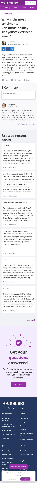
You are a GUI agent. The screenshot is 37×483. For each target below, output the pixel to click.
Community (6, 7)
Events (32, 7)
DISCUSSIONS (8, 14)
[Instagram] (9, 408)
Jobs (15, 7)
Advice (24, 7)
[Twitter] (13, 408)
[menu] (2, 1)
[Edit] (35, 14)
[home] (11, 3)
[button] (35, 14)
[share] (24, 80)
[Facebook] (4, 408)
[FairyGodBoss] (13, 404)
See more (30, 320)
